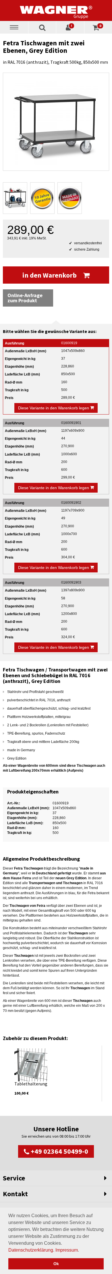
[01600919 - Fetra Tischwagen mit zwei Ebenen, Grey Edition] (56, 122)
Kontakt (15, 1193)
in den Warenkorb (50, 275)
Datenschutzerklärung (30, 1250)
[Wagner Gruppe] (56, 10)
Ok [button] (56, 1263)
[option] (56, 1073)
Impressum (66, 1250)
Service (14, 1178)
